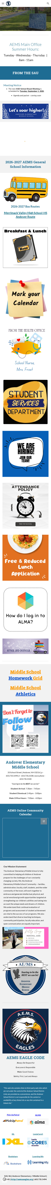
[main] (25, 52)
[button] (3, 3)
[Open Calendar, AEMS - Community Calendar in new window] (44, 821)
